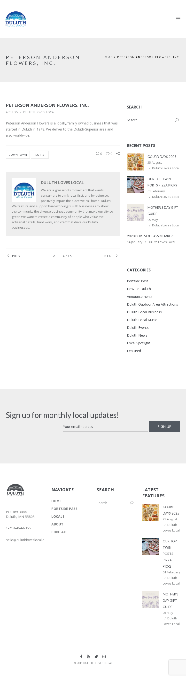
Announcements (140, 296)
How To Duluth (139, 288)
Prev (16, 256)
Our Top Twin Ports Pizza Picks (170, 553)
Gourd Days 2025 (161, 157)
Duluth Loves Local (39, 112)
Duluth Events (138, 327)
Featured (134, 350)
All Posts (62, 256)
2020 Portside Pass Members (150, 236)
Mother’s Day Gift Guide (170, 600)
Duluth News (137, 335)
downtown (17, 154)
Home (107, 57)
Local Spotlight (138, 343)
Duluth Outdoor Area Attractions (152, 304)
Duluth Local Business (144, 312)
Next (108, 256)
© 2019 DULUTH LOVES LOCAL (93, 663)
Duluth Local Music (142, 319)
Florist (40, 154)
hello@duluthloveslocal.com (27, 540)
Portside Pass (137, 281)
